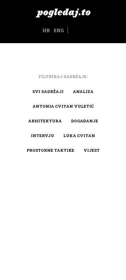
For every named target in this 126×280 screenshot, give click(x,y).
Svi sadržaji (48, 91)
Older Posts (63, 181)
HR (46, 30)
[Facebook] (72, 30)
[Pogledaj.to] (63, 12)
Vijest (91, 150)
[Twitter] (79, 30)
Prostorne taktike (50, 150)
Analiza (83, 91)
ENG (59, 30)
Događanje (84, 121)
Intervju (42, 135)
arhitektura (45, 121)
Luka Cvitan (79, 135)
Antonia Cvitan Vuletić (63, 106)
